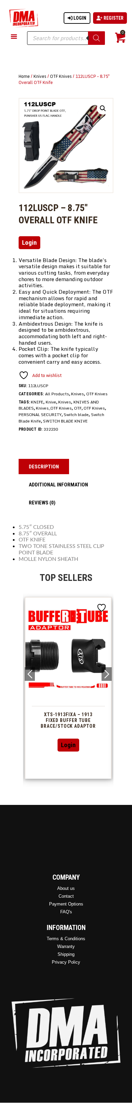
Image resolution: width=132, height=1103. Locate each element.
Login (79, 18)
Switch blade (76, 414)
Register (113, 18)
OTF (78, 408)
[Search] (96, 38)
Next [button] (107, 674)
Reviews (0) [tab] (42, 503)
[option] (68, 688)
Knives (40, 76)
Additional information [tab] (58, 485)
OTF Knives (61, 76)
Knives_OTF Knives (54, 408)
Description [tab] (44, 467)
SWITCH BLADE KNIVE (65, 421)
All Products (57, 394)
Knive (51, 402)
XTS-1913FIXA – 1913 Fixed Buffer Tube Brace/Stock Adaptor (68, 720)
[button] (103, 108)
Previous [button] (30, 674)
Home (24, 76)
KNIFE (37, 402)
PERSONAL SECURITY (40, 414)
